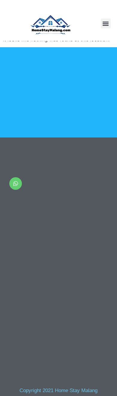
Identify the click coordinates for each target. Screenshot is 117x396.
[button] (106, 23)
